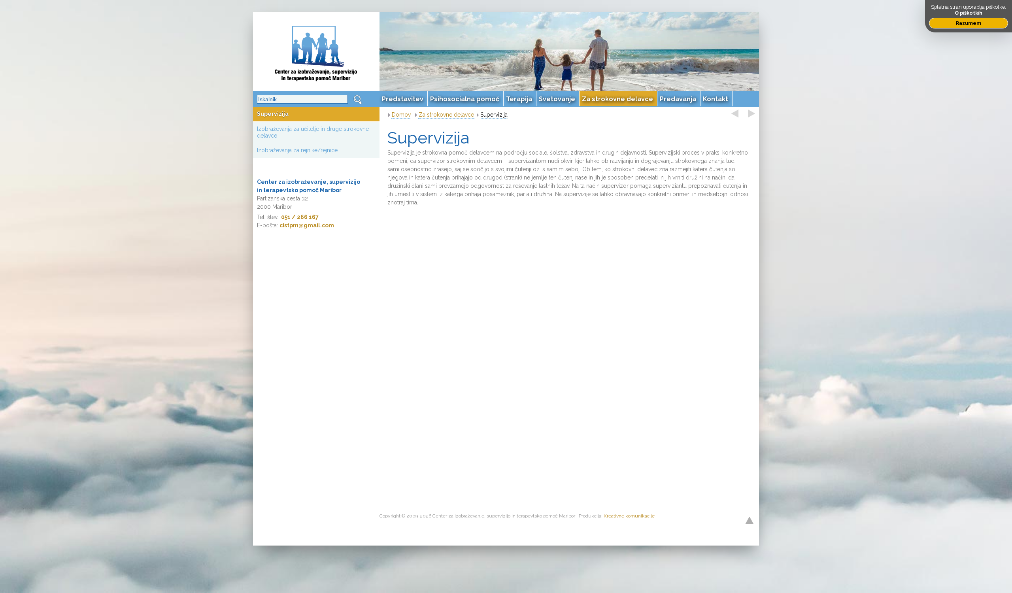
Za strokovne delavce (446, 114)
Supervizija (273, 114)
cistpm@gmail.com (306, 225)
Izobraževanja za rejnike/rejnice (297, 150)
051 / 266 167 (300, 217)
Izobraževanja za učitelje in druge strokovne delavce (313, 132)
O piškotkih (968, 13)
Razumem (968, 23)
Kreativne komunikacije (629, 516)
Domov (401, 114)
